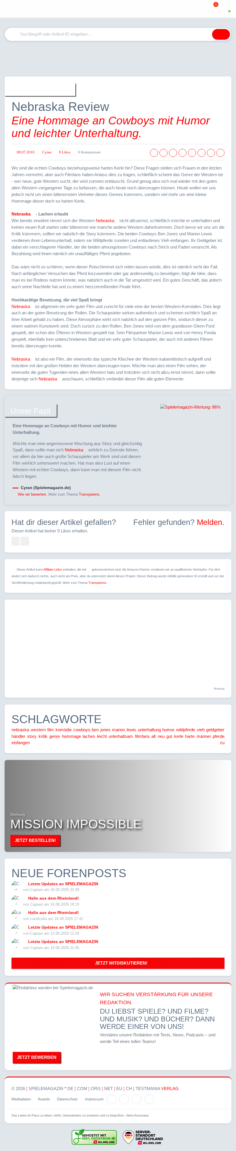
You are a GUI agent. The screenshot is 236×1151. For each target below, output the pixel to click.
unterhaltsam (121, 736)
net (108, 1088)
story (32, 736)
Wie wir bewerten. (32, 494)
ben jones (101, 729)
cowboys (81, 729)
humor (168, 729)
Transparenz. (90, 494)
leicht (102, 736)
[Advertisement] (118, 59)
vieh (201, 729)
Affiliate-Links (52, 569)
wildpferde (185, 729)
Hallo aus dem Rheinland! (53, 898)
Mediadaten (21, 1099)
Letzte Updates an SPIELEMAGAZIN (63, 883)
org (96, 1088)
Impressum (94, 1099)
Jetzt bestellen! (35, 840)
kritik (43, 736)
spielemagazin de (50, 1088)
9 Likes (65, 152)
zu (222, 742)
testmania (157, 1088)
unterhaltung (149, 729)
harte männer (198, 736)
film (50, 729)
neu (161, 736)
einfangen (21, 742)
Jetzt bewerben (36, 1057)
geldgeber (215, 729)
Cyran (47, 152)
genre (54, 736)
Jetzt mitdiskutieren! (120, 963)
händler (18, 736)
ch (129, 1088)
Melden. (210, 522)
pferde (218, 736)
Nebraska (21, 213)
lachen (89, 736)
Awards (44, 1099)
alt (153, 736)
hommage (71, 736)
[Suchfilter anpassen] (204, 34)
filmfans (142, 736)
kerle (178, 736)
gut (169, 736)
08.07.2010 (26, 152)
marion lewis (124, 729)
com (82, 1088)
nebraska (20, 729)
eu (119, 1088)
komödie (64, 729)
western (38, 729)
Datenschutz (67, 1099)
